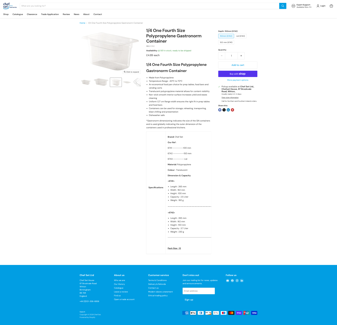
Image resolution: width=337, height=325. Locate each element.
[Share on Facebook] (219, 109)
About (86, 14)
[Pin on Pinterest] (232, 109)
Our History (119, 284)
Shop (6, 14)
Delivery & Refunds (157, 284)
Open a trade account (124, 299)
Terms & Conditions (157, 280)
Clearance (32, 14)
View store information (230, 98)
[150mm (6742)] (226, 38)
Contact (97, 14)
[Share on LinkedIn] (228, 109)
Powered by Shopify (87, 317)
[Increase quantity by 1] (241, 55)
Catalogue (18, 14)
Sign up (189, 299)
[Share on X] (224, 109)
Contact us (153, 288)
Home (82, 23)
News (76, 14)
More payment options (237, 80)
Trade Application (50, 14)
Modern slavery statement (160, 291)
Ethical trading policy (158, 295)
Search (82, 312)
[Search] (282, 6)
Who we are (119, 280)
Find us (117, 295)
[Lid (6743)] (241, 38)
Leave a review (121, 291)
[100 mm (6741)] (226, 45)
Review (66, 14)
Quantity (222, 50)
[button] (321, 5)
